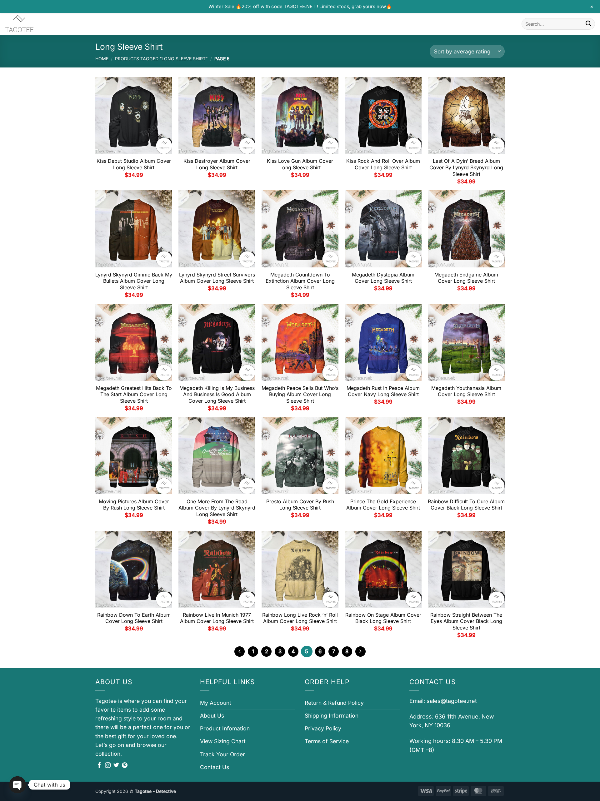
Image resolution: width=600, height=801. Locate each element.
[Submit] (588, 24)
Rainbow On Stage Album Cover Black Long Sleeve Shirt (383, 618)
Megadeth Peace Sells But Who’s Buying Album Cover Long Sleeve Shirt (300, 394)
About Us (212, 715)
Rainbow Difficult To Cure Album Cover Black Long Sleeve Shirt (466, 504)
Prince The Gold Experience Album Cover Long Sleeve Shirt (383, 504)
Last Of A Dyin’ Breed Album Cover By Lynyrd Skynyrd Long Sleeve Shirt (466, 167)
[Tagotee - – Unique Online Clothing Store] (36, 24)
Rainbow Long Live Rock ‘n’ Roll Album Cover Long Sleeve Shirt (300, 618)
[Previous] (239, 651)
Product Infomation (225, 728)
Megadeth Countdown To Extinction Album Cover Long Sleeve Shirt (300, 281)
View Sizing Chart (223, 741)
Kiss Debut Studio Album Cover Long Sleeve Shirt (134, 164)
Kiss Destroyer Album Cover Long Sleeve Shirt (216, 164)
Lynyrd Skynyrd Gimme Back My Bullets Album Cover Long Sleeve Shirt (133, 281)
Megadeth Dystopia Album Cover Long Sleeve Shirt (383, 277)
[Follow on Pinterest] (125, 766)
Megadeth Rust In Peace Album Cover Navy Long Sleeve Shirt (383, 391)
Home (101, 58)
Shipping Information (331, 715)
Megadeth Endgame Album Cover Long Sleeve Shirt (466, 277)
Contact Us (214, 767)
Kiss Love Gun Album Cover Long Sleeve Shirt (300, 164)
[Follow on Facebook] (99, 766)
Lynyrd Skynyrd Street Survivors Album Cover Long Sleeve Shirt (217, 277)
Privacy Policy (323, 728)
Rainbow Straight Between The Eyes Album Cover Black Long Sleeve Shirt (466, 621)
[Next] (360, 651)
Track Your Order (222, 754)
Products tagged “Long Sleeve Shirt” (161, 58)
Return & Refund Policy (334, 702)
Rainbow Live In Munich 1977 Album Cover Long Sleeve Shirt (217, 618)
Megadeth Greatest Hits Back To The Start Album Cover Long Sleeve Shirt (134, 394)
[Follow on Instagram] (108, 766)
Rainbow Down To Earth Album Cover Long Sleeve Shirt (134, 618)
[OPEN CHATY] (17, 784)
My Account (215, 702)
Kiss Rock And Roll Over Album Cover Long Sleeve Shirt (383, 164)
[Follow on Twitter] (116, 766)
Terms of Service (327, 741)
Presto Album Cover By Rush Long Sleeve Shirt (300, 504)
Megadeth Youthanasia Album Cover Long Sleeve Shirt (466, 391)
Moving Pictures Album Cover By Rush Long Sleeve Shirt (134, 504)
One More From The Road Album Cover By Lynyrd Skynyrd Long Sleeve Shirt (216, 508)
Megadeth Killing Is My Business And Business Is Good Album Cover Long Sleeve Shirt (217, 394)
